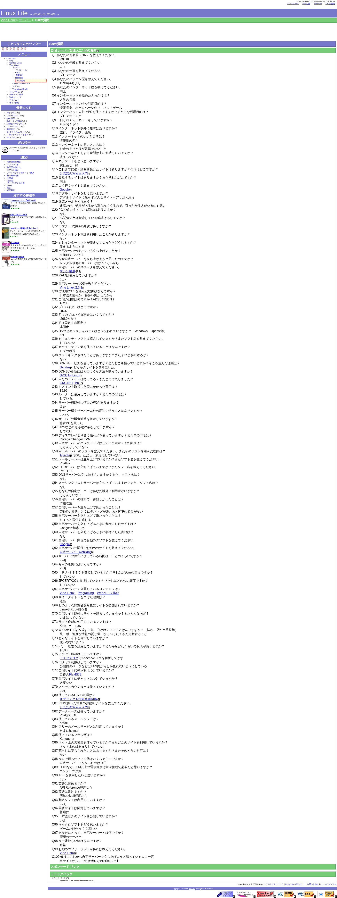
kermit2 (10, 181)
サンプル (11, 113)
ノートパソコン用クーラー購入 (20, 173)
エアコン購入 (13, 170)
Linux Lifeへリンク (293, 884)
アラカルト (14, 100)
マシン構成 (67, 271)
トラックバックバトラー (17, 135)
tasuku (192, 888)
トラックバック (14, 126)
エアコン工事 (13, 165)
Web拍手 (11, 118)
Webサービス (15, 97)
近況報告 (11, 190)
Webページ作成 (108, 593)
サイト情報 (14, 103)
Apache (65, 455)
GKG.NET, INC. (70, 383)
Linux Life (14, 13)
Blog (11, 61)
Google (65, 189)
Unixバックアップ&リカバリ (23, 200)
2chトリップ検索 (14, 121)
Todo (9, 188)
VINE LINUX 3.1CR (18, 214)
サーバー (25, 20)
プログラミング (16, 92)
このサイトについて (274, 884)
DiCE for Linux (70, 375)
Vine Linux (67, 593)
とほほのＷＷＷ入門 (74, 173)
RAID (17, 72)
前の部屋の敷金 (14, 162)
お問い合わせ (313, 884)
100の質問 (330, 4)
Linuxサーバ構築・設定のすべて (24, 228)
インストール (293, 4)
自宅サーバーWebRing (75, 552)
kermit (9, 186)
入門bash (15, 242)
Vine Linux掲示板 (20, 89)
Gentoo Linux (15, 63)
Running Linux (17, 257)
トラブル (16, 86)
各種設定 (19, 75)
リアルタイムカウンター (24, 44)
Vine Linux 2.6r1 (71, 287)
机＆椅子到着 (13, 175)
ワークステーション (21, 83)
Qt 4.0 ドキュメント (16, 132)
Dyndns (65, 367)
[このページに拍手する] (5, 150)
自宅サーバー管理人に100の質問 (74, 50)
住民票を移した (14, 167)
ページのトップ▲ (328, 884)
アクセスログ (69, 658)
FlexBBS (75, 674)
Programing (86, 593)
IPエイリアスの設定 (16, 183)
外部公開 (306, 4)
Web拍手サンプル (15, 124)
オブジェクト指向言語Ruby (79, 699)
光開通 (10, 178)
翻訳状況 (11, 129)
